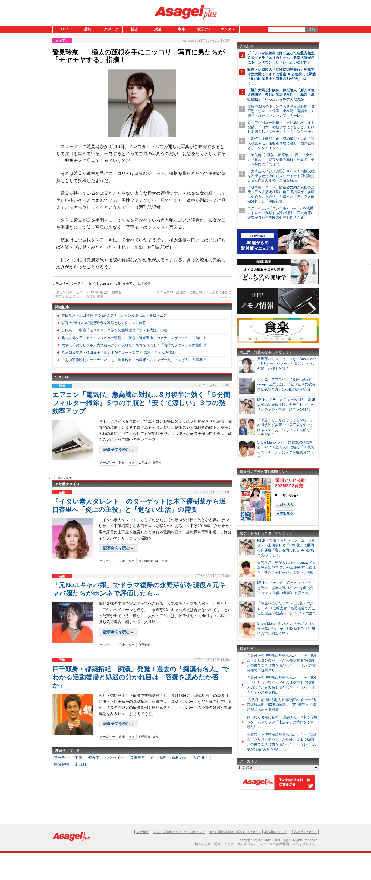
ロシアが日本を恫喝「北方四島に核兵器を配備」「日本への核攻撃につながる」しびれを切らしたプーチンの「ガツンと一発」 (281, 127)
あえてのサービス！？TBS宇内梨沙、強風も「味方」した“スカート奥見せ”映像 (86, 294)
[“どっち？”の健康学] (278, 283)
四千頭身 (144, 736)
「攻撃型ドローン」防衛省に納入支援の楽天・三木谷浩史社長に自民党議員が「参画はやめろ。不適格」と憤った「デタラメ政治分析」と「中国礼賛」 (281, 194)
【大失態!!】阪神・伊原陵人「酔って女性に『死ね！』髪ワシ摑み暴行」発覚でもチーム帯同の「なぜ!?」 (281, 159)
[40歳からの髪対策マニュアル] (278, 253)
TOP (64, 29)
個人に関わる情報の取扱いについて (235, 832)
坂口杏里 (161, 560)
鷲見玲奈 (144, 283)
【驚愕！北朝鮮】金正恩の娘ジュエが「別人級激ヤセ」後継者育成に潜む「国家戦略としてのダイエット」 (281, 143)
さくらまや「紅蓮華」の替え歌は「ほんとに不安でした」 (194, 294)
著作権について (275, 832)
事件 (181, 29)
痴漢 (155, 736)
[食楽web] (278, 342)
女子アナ (204, 29)
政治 (157, 29)
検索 (311, 29)
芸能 (87, 29)
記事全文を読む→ (118, 449)
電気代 (156, 462)
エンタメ (228, 29)
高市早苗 (137, 757)
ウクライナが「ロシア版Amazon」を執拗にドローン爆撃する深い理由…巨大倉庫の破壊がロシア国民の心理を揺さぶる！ (281, 212)
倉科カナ (179, 757)
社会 (134, 29)
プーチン (61, 757)
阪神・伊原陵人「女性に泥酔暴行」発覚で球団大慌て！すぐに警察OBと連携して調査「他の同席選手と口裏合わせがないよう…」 (281, 76)
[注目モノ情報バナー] (278, 312)
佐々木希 (158, 757)
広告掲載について (304, 832)
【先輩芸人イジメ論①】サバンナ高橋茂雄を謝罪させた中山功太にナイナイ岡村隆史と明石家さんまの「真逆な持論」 (281, 176)
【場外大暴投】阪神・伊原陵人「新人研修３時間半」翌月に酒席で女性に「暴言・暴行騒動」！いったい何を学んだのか (281, 94)
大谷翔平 (200, 757)
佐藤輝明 (61, 764)
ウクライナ (114, 757)
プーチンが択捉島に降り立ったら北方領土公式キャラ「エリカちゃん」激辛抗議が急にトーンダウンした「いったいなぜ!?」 (281, 57)
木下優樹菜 (145, 560)
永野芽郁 (144, 644)
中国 (78, 757)
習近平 (93, 757)
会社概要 (142, 832)
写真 (117, 283)
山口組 (80, 764)
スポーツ (111, 29)
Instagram (104, 283)
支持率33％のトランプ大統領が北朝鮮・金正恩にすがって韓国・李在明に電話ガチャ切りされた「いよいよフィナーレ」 (281, 111)
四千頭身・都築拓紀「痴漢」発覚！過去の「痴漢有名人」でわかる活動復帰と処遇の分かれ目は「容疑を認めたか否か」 (140, 677)
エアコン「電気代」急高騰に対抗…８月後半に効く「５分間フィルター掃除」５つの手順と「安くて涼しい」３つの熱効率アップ (141, 402)
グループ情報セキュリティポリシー (179, 832)
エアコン (144, 462)
